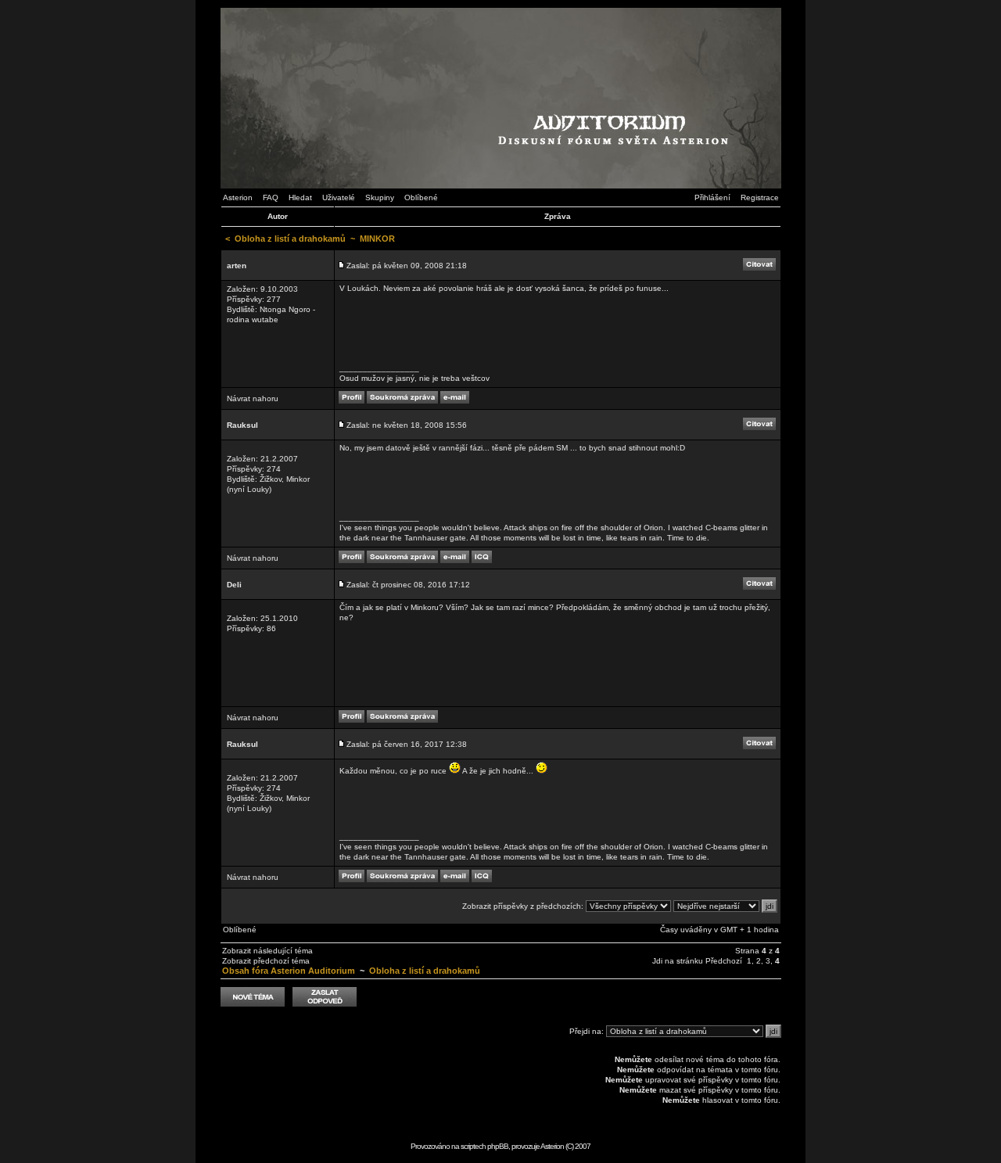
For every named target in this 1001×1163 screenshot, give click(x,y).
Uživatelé (338, 197)
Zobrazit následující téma (267, 950)
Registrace (760, 197)
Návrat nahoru (252, 398)
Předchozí (723, 961)
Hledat (300, 197)
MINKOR (377, 238)
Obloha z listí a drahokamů (290, 238)
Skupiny (379, 197)
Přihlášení (712, 197)
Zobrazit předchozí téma (266, 961)
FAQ (270, 197)
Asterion (238, 197)
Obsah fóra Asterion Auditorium (288, 970)
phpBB (497, 1146)
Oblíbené (421, 197)
